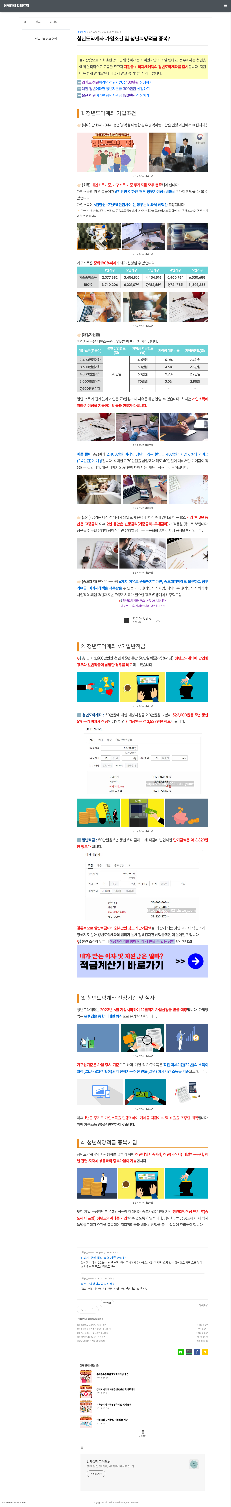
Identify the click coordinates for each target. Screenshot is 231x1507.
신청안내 (82, 31)
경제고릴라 (94, 31)
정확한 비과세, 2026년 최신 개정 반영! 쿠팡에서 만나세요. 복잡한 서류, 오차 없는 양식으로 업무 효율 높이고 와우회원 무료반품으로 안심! (141, 1264)
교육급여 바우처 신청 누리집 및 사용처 (92, 1333)
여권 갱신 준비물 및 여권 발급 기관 (91, 1337)
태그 (38, 22)
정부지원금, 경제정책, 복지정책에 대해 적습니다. (110, 1466)
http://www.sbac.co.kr (94, 1278)
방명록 (54, 22)
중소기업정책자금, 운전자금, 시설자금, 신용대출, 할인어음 (114, 1288)
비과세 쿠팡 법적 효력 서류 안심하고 (104, 1258)
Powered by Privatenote (13, 1502)
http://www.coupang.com (96, 1252)
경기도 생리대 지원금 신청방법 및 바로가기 (94, 1329)
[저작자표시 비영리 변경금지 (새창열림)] (203, 1305)
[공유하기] (93, 1309)
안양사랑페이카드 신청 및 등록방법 (91, 1341)
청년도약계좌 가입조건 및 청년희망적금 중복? (123, 39)
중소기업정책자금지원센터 (98, 1284)
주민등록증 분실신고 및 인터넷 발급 (91, 1325)
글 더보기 (143, 1436)
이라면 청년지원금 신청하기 (117, 82)
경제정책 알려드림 (16, 6)
